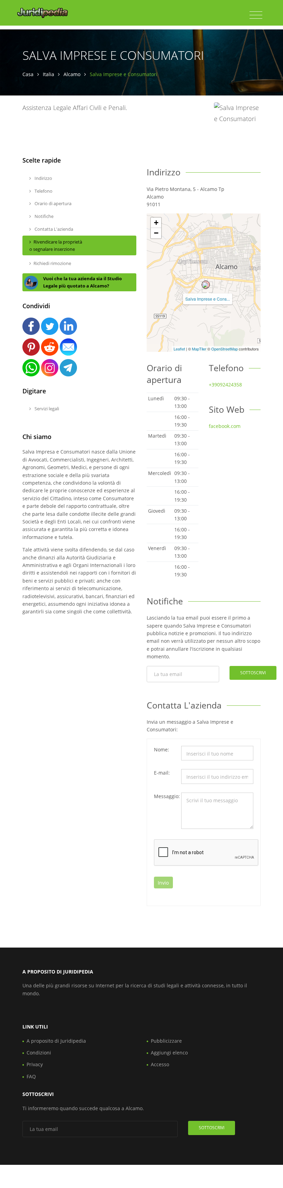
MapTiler (199, 348)
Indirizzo (42, 178)
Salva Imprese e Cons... (207, 299)
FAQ (31, 1076)
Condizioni (39, 1052)
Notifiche (43, 216)
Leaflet (179, 348)
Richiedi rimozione (52, 263)
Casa (27, 74)
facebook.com (225, 426)
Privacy (35, 1064)
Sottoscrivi (253, 673)
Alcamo (72, 74)
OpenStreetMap (224, 348)
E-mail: (162, 772)
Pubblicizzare (166, 1041)
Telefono (42, 191)
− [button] (156, 233)
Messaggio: (165, 796)
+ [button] (156, 222)
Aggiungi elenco (169, 1052)
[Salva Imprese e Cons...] (206, 285)
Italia (48, 74)
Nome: (161, 749)
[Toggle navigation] (256, 15)
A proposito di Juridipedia (56, 1041)
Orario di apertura (52, 203)
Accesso (160, 1064)
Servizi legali (46, 408)
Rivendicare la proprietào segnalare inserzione (55, 245)
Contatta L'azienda (53, 229)
